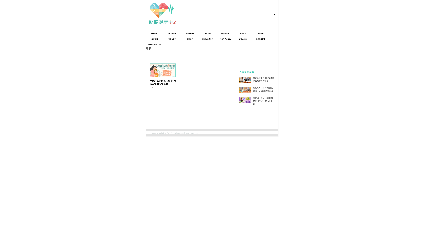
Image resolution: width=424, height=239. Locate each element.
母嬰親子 (190, 39)
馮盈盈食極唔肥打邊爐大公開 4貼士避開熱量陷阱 (263, 89)
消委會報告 (172, 39)
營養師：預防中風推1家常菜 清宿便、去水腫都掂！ (263, 101)
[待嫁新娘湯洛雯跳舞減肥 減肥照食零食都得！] (245, 79)
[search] (274, 14)
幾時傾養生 (154, 33)
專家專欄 (154, 39)
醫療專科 (260, 33)
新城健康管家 (260, 39)
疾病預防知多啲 (225, 39)
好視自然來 (243, 39)
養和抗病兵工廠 (207, 39)
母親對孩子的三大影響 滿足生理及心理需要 (163, 82)
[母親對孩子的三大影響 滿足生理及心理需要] (163, 70)
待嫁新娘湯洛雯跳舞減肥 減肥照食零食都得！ (263, 79)
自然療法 (207, 33)
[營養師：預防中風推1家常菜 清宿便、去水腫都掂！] (245, 99)
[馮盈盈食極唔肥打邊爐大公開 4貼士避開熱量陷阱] (245, 89)
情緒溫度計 (225, 33)
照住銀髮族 (190, 33)
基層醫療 (243, 33)
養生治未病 (172, 33)
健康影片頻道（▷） (155, 44)
